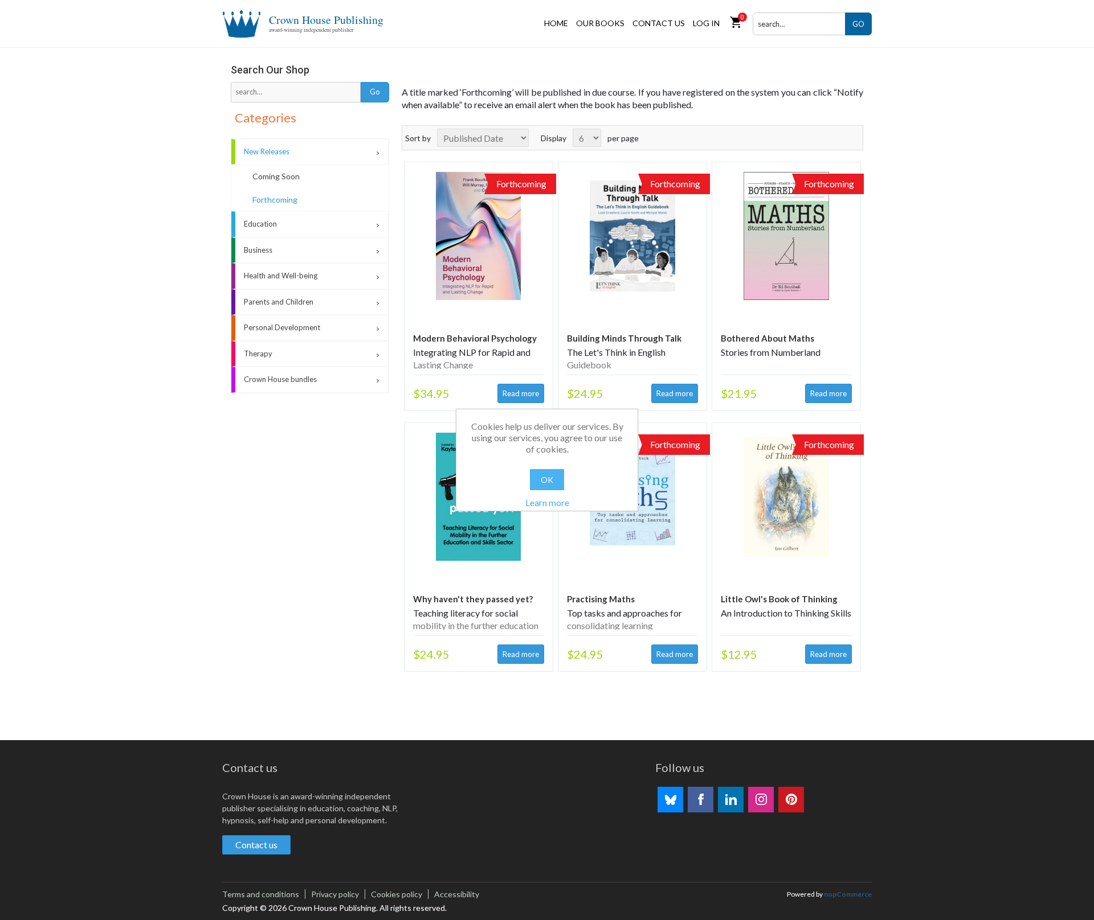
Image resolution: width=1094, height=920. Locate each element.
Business (258, 249)
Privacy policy (335, 894)
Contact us (658, 23)
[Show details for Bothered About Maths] (786, 236)
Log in (706, 23)
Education (260, 223)
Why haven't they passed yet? (473, 599)
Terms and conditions (260, 894)
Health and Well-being (280, 275)
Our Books (600, 23)
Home (556, 23)
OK (547, 479)
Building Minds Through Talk (624, 338)
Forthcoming (274, 199)
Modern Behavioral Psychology (475, 338)
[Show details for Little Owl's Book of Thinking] (786, 497)
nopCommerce (848, 894)
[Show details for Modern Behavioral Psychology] (478, 236)
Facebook (700, 799)
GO (858, 23)
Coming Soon (276, 176)
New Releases (266, 151)
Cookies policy (396, 894)
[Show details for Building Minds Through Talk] (632, 236)
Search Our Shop (270, 70)
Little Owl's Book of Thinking (779, 599)
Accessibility (456, 894)
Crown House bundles (280, 379)
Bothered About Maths (767, 338)
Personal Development (282, 327)
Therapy (258, 353)
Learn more (547, 502)
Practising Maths (601, 599)
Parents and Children (278, 301)
